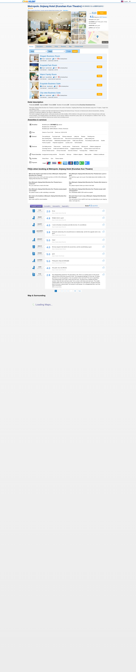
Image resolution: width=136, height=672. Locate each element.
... (71, 291)
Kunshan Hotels (38, 3)
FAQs (56, 46)
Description (39, 46)
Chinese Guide (79, 46)
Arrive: (32, 51)
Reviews (63, 46)
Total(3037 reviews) (36, 206)
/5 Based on (98, 16)
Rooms (31, 46)
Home (29, 3)
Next (80, 291)
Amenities (49, 46)
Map (70, 46)
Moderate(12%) (56, 206)
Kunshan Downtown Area (87, 104)
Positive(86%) (47, 206)
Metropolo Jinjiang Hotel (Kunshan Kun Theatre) (53, 3)
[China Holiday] (29, 2)
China (32, 3)
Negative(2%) (65, 206)
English (126, 1)
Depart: (50, 51)
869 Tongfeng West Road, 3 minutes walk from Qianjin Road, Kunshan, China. (48, 10)
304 (75, 291)
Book (101, 13)
